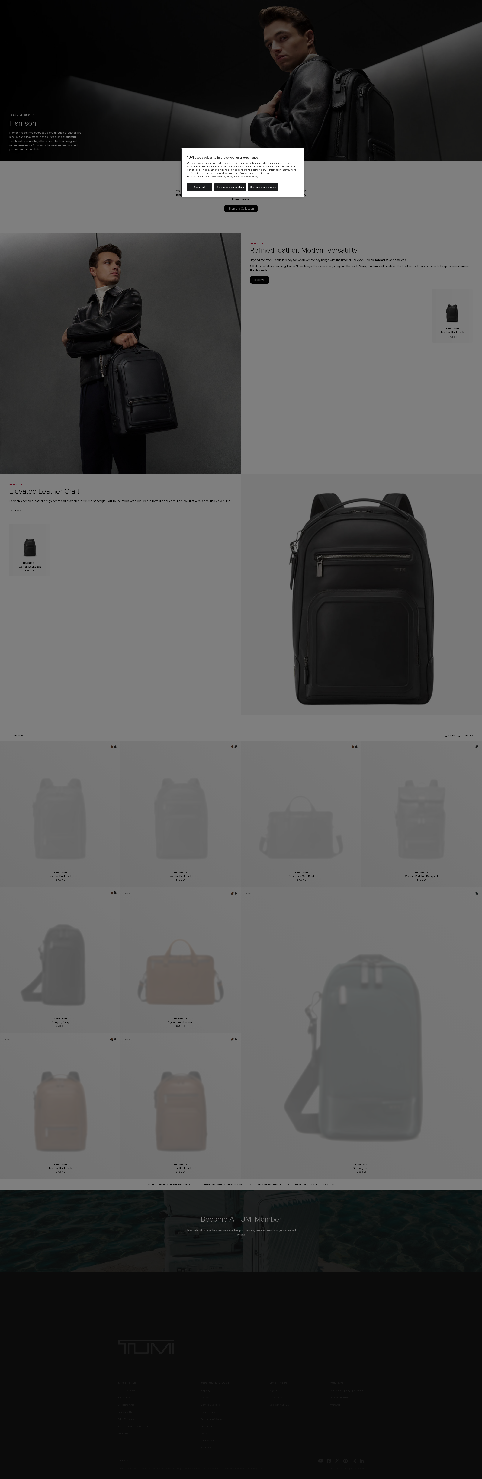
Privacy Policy (225, 177)
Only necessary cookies (230, 187)
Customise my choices (263, 187)
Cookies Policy (250, 177)
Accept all (199, 187)
